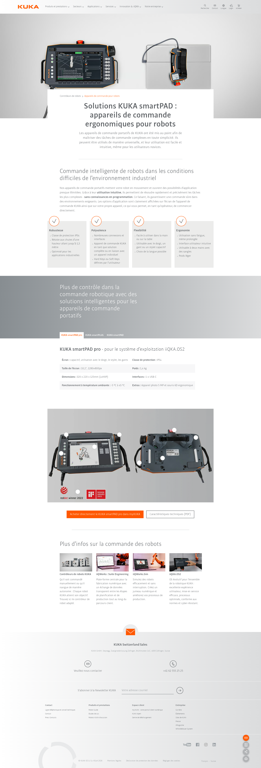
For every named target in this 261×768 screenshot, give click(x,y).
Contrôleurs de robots (70, 96)
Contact (48, 714)
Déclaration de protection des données (142, 761)
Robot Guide (93, 710)
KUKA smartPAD (115, 335)
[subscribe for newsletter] (179, 690)
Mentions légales (114, 761)
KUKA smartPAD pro (71, 335)
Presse (178, 721)
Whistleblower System (184, 729)
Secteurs (77, 6)
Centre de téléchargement (141, 718)
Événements (180, 714)
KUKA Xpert (136, 714)
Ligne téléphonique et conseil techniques (60, 710)
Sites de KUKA (181, 718)
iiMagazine (180, 725)
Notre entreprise (153, 6)
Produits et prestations (56, 6)
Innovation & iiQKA (129, 6)
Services (110, 6)
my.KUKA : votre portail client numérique (147, 710)
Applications (94, 6)
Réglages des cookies (171, 761)
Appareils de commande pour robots (102, 96)
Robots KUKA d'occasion (98, 718)
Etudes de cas (94, 714)
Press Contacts (50, 718)
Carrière (179, 710)
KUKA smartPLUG (94, 335)
